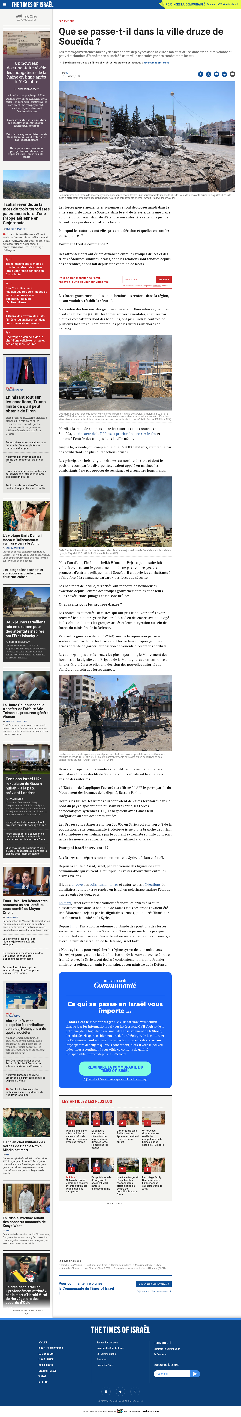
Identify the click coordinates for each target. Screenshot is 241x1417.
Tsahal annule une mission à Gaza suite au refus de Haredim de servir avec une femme (76, 1136)
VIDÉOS (42, 1376)
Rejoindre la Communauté (185, 4)
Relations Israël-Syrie (96, 1265)
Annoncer (102, 1359)
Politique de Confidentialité (110, 1348)
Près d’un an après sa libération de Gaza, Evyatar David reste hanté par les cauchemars (26, 136)
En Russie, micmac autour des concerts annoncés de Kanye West (24, 1222)
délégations (152, 884)
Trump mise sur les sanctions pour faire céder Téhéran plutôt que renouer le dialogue (26, 445)
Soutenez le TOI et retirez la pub (222, 4)
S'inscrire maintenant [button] (153, 1284)
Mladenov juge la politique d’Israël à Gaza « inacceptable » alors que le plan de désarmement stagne (26, 851)
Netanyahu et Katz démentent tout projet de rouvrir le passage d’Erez (26, 823)
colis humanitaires (104, 884)
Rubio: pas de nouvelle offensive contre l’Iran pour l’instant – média (25, 487)
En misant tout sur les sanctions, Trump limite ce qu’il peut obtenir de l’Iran (26, 404)
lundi (74, 926)
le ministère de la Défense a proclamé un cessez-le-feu (114, 433)
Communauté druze (121, 1265)
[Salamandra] (151, 1411)
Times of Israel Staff (28, 89)
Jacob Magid (12, 917)
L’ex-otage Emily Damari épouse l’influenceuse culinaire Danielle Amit (152, 1183)
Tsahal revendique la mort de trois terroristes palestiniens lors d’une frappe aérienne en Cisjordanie (26, 213)
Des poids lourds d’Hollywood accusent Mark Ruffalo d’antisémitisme (101, 1183)
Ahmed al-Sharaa (70, 1268)
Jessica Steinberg (15, 548)
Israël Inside (45, 1359)
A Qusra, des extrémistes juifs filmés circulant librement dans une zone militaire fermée (26, 319)
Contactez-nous (105, 1365)
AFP (68, 73)
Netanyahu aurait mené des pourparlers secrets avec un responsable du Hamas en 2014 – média (26, 152)
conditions (157, 286)
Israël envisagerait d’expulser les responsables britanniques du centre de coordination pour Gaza (127, 1186)
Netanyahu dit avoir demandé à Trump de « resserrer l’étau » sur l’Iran (24, 459)
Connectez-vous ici (161, 1291)
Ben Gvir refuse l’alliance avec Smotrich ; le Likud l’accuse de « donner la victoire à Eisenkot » (24, 1063)
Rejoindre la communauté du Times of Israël (115, 1068)
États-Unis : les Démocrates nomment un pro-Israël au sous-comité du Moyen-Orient (25, 907)
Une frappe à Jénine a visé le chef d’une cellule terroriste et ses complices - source (25, 340)
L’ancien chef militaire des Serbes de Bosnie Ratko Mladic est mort (24, 1146)
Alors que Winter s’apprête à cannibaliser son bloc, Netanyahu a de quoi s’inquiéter (26, 1027)
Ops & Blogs (45, 1365)
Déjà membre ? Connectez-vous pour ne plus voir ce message (115, 1079)
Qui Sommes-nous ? (107, 1353)
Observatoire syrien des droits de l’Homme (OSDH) (140, 1268)
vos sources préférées (156, 62)
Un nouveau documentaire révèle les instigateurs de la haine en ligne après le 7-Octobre (153, 1137)
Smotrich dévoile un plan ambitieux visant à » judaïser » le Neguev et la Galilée (24, 1092)
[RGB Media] (123, 1411)
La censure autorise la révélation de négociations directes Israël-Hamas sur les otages (100, 1139)
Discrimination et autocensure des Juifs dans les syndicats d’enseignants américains (23, 956)
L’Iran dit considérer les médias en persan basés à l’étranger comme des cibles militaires (26, 474)
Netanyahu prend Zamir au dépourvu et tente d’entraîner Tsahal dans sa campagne (77, 1184)
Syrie (158, 1265)
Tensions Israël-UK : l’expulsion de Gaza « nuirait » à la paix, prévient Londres (24, 786)
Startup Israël (47, 1370)
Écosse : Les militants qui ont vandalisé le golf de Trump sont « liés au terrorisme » (21, 970)
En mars (65, 903)
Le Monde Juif (46, 1353)
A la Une (43, 1382)
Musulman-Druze (143, 1265)
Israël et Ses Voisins (71, 1265)
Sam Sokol (14, 1016)
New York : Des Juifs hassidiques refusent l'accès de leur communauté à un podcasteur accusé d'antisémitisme (26, 295)
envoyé (77, 884)
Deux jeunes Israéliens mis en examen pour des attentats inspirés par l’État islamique (26, 629)
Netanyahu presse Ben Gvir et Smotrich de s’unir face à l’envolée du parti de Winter (25, 1078)
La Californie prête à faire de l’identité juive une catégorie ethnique (19, 941)
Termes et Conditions (107, 1342)
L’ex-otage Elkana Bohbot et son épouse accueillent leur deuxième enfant (128, 1136)
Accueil (42, 1342)
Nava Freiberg (16, 390)
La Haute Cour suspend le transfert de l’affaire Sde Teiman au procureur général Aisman (26, 711)
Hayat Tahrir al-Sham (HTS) (96, 1268)
